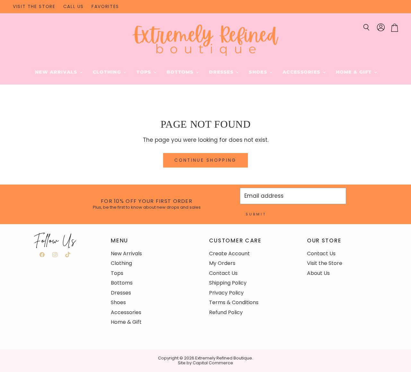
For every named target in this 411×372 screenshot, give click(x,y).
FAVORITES (105, 6)
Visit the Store (324, 263)
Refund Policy (226, 312)
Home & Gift (354, 72)
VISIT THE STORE (34, 6)
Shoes (259, 72)
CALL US (73, 6)
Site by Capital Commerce (205, 363)
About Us (318, 273)
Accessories (302, 72)
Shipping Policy (228, 282)
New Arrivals (57, 72)
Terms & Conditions (233, 302)
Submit (256, 214)
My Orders (222, 263)
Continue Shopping (205, 160)
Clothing (108, 72)
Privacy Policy (226, 292)
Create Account (229, 253)
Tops (144, 72)
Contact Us (223, 273)
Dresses (222, 72)
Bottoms (181, 72)
